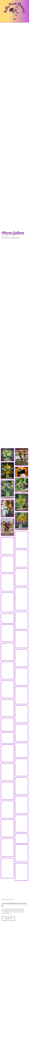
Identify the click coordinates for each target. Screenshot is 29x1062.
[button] (14, 19)
